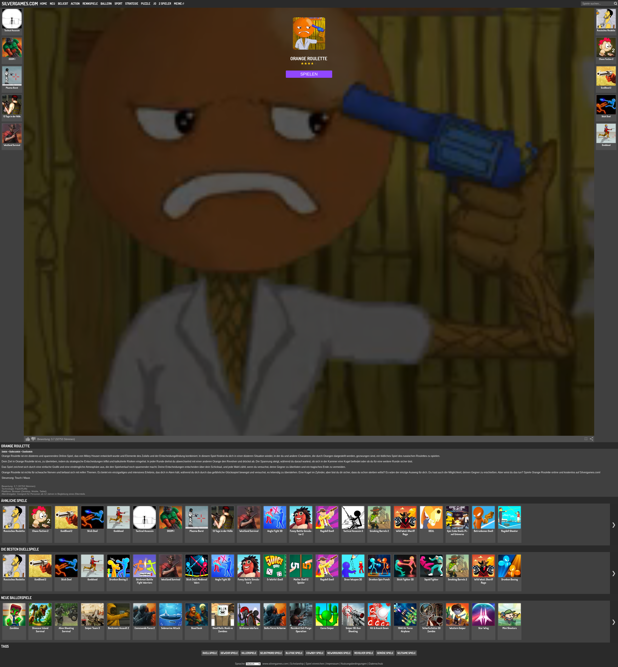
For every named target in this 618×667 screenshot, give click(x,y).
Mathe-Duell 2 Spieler (301, 581)
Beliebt (63, 3)
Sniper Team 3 (92, 628)
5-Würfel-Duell (275, 579)
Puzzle (145, 3)
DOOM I (170, 531)
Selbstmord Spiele (271, 653)
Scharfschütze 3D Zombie (431, 629)
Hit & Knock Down (379, 628)
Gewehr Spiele (229, 653)
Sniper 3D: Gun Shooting (353, 629)
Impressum (332, 663)
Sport (118, 3)
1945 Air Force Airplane (405, 629)
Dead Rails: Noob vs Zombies (223, 629)
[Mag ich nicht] (33, 439)
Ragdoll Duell (327, 531)
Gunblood (118, 531)
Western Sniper (457, 628)
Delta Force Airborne (275, 628)
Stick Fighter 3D (405, 579)
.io (154, 3)
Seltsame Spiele (406, 653)
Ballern (106, 3)
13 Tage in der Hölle (223, 531)
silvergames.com (20, 3)
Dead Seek (196, 628)
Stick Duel (92, 531)
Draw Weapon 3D (353, 579)
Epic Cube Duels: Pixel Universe (457, 532)
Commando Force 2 (145, 628)
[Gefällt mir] (28, 439)
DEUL (431, 531)
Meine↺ (179, 3)
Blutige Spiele (294, 653)
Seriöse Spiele (385, 653)
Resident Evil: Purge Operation (301, 629)
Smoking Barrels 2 (379, 531)
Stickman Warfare (248, 628)
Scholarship (297, 663)
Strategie (131, 3)
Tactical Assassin (145, 531)
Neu (52, 3)
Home (43, 3)
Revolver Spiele (363, 653)
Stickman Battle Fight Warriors (144, 581)
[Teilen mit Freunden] (591, 439)
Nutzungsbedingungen (354, 663)
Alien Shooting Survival (66, 629)
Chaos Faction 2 (40, 531)
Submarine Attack (170, 628)
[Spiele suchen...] (616, 3)
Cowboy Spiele (314, 653)
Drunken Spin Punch (379, 579)
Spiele (4, 451)
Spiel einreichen (315, 663)
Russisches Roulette (14, 531)
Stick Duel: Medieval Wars (196, 581)
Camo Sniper (327, 628)
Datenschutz (376, 663)
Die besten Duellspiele (20, 549)
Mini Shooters (509, 628)
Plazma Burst (197, 531)
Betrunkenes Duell (483, 531)
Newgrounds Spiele (339, 653)
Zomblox (14, 628)
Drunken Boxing (509, 579)
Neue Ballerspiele (16, 597)
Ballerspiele (14, 451)
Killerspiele (249, 653)
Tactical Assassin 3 (353, 531)
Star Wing (483, 628)
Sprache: (240, 663)
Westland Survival (248, 531)
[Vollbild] (586, 439)
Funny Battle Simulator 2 (301, 532)
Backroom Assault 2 (118, 628)
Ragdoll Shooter (509, 531)
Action (75, 3)
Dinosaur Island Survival (40, 629)
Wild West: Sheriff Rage (405, 532)
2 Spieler (165, 3)
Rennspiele (90, 3)
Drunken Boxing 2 (118, 579)
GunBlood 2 (66, 531)
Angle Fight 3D (274, 531)
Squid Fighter (431, 579)
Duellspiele (27, 451)
